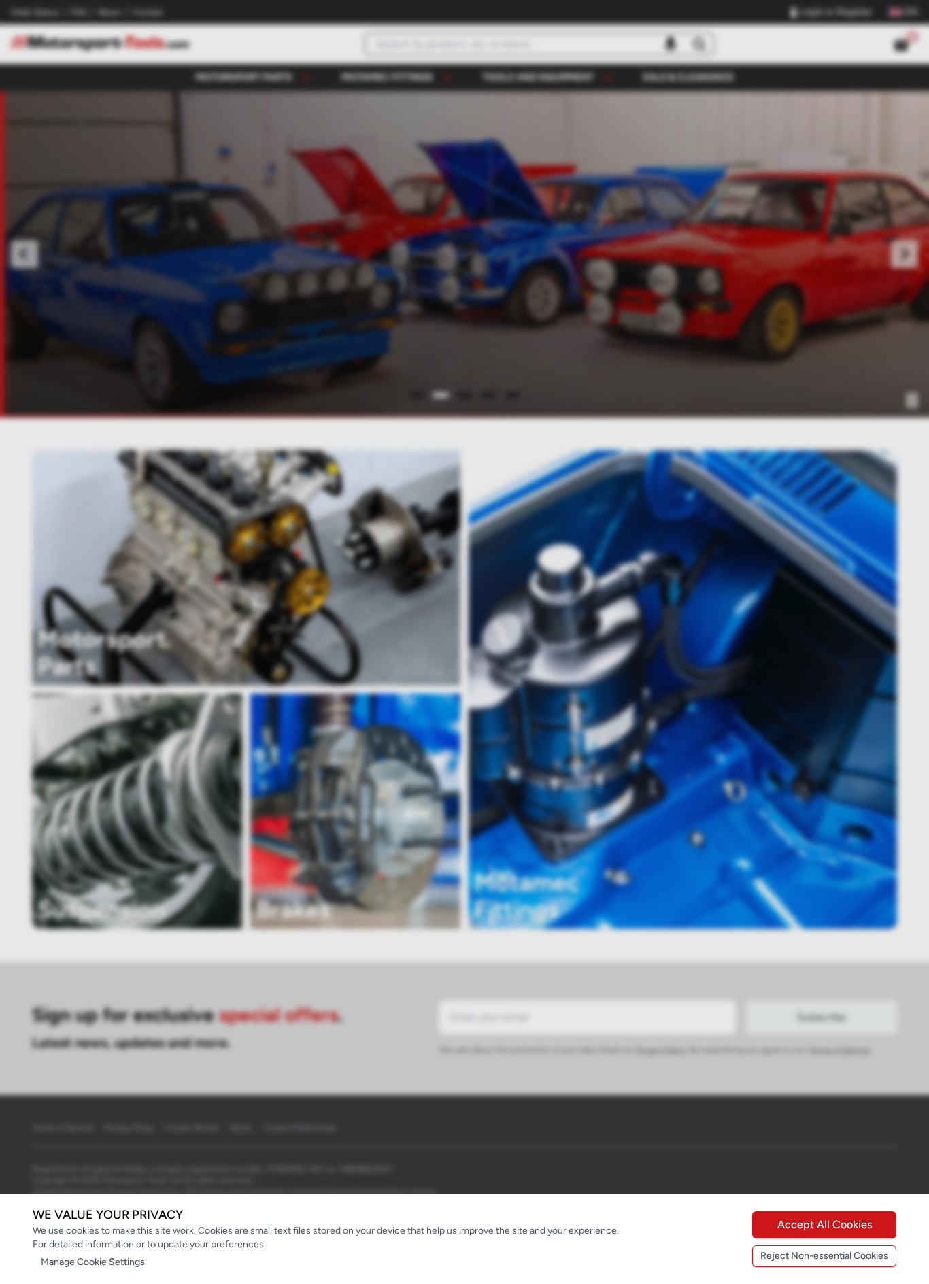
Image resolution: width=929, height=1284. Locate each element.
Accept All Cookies (824, 1224)
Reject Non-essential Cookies (824, 1256)
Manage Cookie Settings (93, 1262)
